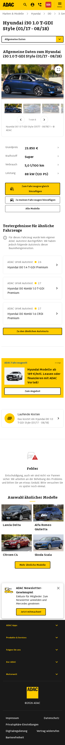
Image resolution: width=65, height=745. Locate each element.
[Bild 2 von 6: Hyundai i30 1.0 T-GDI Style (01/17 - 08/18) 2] (32, 108)
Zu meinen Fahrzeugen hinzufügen (35, 199)
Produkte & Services (16, 637)
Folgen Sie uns (13, 650)
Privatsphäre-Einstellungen (22, 724)
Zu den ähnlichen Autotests (33, 331)
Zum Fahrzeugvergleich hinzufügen (35, 189)
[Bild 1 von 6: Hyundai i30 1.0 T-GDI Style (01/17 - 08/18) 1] (13, 108)
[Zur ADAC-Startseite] (8, 5)
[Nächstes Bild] (44, 119)
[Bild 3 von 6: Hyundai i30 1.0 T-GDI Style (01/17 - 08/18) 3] (50, 108)
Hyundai (36, 13)
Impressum (12, 718)
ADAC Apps (11, 625)
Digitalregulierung (16, 731)
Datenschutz (51, 718)
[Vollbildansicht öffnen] (58, 69)
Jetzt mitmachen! (31, 611)
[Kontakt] (40, 5)
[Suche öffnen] (25, 4)
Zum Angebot (32, 391)
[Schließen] (58, 588)
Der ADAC (11, 662)
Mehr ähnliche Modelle (33, 564)
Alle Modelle (32, 208)
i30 (49, 13)
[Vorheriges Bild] (21, 119)
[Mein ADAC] (32, 5)
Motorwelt (11, 674)
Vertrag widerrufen (48, 731)
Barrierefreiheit (15, 737)
